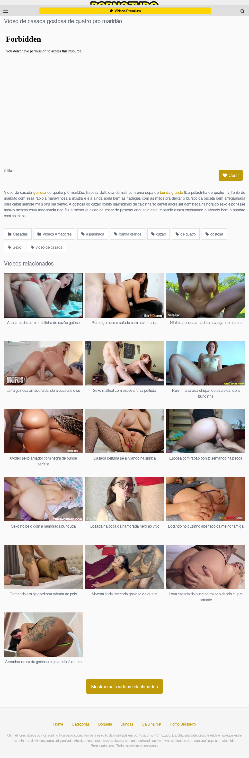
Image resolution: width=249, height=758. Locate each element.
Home (58, 724)
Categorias (80, 724)
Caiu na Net (151, 724)
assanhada (94, 234)
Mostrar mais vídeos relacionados (124, 686)
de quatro (188, 234)
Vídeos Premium (127, 10)
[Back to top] (236, 742)
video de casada (48, 247)
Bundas (127, 724)
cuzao (160, 234)
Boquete (105, 724)
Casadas (20, 234)
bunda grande (171, 192)
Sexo (16, 247)
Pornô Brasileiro (183, 724)
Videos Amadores (56, 234)
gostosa (39, 192)
